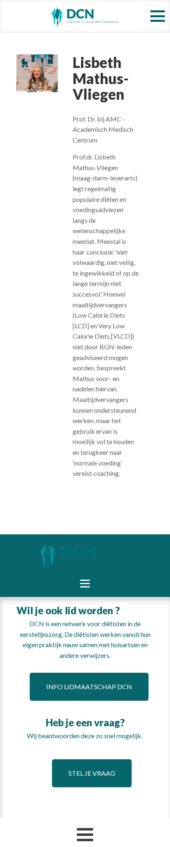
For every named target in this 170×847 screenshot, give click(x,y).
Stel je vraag (91, 773)
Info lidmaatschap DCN (89, 686)
